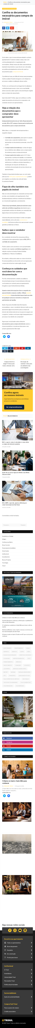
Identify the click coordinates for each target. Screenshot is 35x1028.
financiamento (8, 661)
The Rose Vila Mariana (10, 682)
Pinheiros (12, 675)
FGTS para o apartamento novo (18, 176)
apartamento (19, 648)
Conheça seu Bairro (7, 542)
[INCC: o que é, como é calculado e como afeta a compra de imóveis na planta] (17, 430)
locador (27, 665)
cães (28, 651)
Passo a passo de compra (11, 1008)
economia (7, 658)
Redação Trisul (8, 22)
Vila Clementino (26, 682)
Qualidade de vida (24, 675)
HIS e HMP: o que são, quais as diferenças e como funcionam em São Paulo (14, 504)
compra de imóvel (18, 71)
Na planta (10, 950)
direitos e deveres (25, 655)
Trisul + (4, 565)
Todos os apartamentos (14, 943)
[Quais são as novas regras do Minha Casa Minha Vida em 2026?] (17, 460)
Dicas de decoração (10, 655)
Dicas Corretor (6, 545)
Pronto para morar (12, 957)
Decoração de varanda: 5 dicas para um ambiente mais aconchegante (26, 365)
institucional (5, 554)
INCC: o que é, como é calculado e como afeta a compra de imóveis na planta (15, 443)
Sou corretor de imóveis (11, 679)
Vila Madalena (8, 685)
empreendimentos (18, 658)
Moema (13, 672)
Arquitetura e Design (7, 536)
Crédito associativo (10, 1011)
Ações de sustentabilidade (11, 997)
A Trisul (6, 970)
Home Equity (5, 551)
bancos (14, 651)
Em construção (11, 954)
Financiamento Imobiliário (9, 8)
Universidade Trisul (10, 977)
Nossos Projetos (6, 560)
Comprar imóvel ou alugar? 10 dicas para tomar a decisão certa (8, 364)
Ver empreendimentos (14, 407)
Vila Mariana (20, 685)
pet (5, 675)
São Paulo (26, 679)
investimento (8, 665)
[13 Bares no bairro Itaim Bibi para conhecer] (17, 769)
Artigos (4, 539)
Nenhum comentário (13, 23)
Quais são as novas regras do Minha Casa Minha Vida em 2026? (15, 474)
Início (5, 2)
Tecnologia (5, 562)
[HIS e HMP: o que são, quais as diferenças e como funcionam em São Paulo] (17, 491)
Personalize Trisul (9, 981)
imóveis (18, 661)
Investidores (7, 973)
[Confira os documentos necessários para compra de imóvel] (17, 41)
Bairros (6, 651)
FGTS (29, 658)
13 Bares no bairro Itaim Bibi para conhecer (13, 617)
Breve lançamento (12, 946)
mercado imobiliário (19, 668)
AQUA (28, 648)
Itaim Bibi (18, 665)
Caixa (22, 651)
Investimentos (6, 557)
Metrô (6, 672)
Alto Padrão (7, 648)
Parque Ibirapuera (24, 672)
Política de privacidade (11, 984)
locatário (7, 668)
